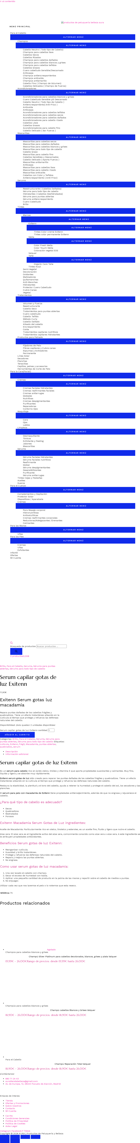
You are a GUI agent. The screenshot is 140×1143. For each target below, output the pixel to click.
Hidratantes (29, 284)
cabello (55, 785)
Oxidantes (28, 274)
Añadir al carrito (17, 735)
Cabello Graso (30, 152)
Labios (26, 425)
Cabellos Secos (31, 54)
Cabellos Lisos (30, 122)
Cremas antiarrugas (33, 393)
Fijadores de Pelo (32, 345)
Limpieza (22, 427)
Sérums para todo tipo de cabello (40, 191)
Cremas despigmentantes (36, 401)
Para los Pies (17, 536)
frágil (22, 744)
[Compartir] (25, 1137)
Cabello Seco (30, 308)
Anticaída (28, 107)
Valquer (32, 253)
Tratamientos (25, 295)
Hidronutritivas (31, 512)
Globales (27, 396)
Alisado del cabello (33, 324)
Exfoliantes (23, 550)
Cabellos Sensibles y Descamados (41, 157)
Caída (26, 329)
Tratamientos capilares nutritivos (40, 332)
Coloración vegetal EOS (46, 250)
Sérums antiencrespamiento (38, 199)
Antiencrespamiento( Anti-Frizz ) (40, 104)
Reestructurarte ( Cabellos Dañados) (42, 188)
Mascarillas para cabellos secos (39, 141)
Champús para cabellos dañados (40, 60)
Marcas (27, 215)
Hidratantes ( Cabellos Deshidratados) (43, 194)
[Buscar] (16, 651)
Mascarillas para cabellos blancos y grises (45, 146)
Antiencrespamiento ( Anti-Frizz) (40, 177)
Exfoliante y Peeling (33, 441)
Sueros (21, 483)
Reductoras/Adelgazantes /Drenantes (42, 520)
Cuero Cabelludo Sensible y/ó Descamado (45, 99)
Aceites (21, 480)
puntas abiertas (47, 744)
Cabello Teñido (31, 316)
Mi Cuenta (15, 558)
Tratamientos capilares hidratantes (41, 334)
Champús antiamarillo (35, 80)
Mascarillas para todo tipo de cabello (42, 149)
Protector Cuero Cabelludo (37, 287)
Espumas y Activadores (35, 350)
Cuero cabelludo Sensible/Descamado (43, 70)
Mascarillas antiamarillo (35, 162)
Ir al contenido (7, 1)
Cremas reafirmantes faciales (38, 390)
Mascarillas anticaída (34, 172)
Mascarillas (23, 133)
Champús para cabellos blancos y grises (44, 62)
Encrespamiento (31, 326)
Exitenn (32, 223)
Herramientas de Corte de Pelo (34, 369)
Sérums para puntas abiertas (38, 196)
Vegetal (27, 292)
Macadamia (32, 744)
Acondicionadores (27, 88)
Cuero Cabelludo (32, 201)
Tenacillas (23, 363)
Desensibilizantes (32, 470)
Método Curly (30, 319)
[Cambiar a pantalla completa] (15, 1137)
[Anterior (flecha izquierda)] (5, 1141)
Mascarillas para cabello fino (38, 154)
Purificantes (29, 403)
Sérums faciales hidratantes (38, 457)
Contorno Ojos (30, 409)
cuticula (4, 744)
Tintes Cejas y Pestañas (30, 478)
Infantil (14, 552)
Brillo (25, 204)
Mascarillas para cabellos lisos (39, 167)
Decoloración (30, 271)
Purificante (29, 472)
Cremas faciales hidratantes (38, 388)
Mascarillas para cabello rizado (39, 170)
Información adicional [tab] (16, 754)
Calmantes (28, 523)
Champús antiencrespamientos (39, 75)
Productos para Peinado (30, 337)
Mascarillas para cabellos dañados (41, 144)
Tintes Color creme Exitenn (48, 232)
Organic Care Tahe (43, 264)
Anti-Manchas (30, 282)
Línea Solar (24, 356)
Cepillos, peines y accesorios (32, 366)
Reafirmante (29, 462)
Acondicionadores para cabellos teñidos (44, 112)
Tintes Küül (34, 266)
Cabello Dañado (31, 321)
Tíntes (21, 207)
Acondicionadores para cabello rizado (43, 120)
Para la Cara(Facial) (20, 371)
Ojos (25, 422)
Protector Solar (25, 496)
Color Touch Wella (43, 248)
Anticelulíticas (30, 515)
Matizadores (29, 277)
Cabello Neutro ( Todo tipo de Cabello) (43, 49)
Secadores (23, 358)
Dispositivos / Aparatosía (30, 499)
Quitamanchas (30, 279)
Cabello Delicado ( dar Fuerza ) (39, 130)
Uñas (20, 534)
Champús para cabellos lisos (38, 52)
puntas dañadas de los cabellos (77, 778)
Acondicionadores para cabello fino (41, 128)
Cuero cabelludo (32, 314)
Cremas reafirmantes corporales (40, 518)
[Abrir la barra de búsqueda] (11, 643)
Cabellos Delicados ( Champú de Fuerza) (44, 86)
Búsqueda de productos (23, 646)
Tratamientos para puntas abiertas (41, 311)
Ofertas (14, 555)
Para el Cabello (18, 33)
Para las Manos (18, 525)
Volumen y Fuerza (32, 303)
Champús (23, 41)
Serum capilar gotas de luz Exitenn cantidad (23, 730)
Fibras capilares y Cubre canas (39, 348)
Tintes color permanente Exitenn (51, 234)
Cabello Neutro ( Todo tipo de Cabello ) (43, 102)
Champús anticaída (33, 78)
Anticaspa (28, 73)
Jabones (27, 443)
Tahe (30, 255)
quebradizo (6, 746)
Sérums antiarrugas (33, 475)
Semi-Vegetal (30, 269)
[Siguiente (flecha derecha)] (15, 1141)
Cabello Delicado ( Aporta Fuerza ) (41, 159)
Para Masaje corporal (34, 510)
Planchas (22, 361)
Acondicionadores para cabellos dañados (44, 117)
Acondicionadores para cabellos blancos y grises (48, 97)
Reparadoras (29, 406)
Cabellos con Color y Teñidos (38, 175)
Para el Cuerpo (18, 485)
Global (26, 465)
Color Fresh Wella (43, 245)
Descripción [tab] (11, 751)
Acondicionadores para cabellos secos (43, 115)
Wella (31, 237)
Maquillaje (23, 411)
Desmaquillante (31, 436)
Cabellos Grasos (31, 67)
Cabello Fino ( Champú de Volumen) (42, 83)
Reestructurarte (31, 306)
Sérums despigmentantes (36, 467)
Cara (25, 419)
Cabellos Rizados (32, 57)
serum (16, 746)
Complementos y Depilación (32, 494)
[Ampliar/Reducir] (5, 1137)
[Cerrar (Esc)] (35, 1137)
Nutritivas (28, 398)
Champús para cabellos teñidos (39, 65)
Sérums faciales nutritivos (37, 459)
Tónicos (27, 438)
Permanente (29, 353)
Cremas (22, 379)
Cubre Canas (30, 290)
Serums (22, 180)
